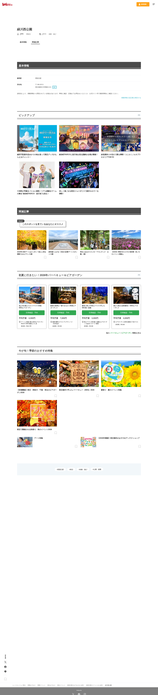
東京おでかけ (51, 685)
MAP (54, 87)
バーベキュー (115, 333)
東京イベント (61, 685)
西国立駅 (61, 469)
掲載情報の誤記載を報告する (131, 98)
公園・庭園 (97, 469)
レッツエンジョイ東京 (19, 685)
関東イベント (41, 685)
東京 (71, 469)
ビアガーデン (127, 333)
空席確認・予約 (32, 313)
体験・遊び (83, 469)
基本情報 (24, 65)
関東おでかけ (31, 685)
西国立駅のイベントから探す (94, 685)
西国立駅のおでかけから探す (75, 685)
